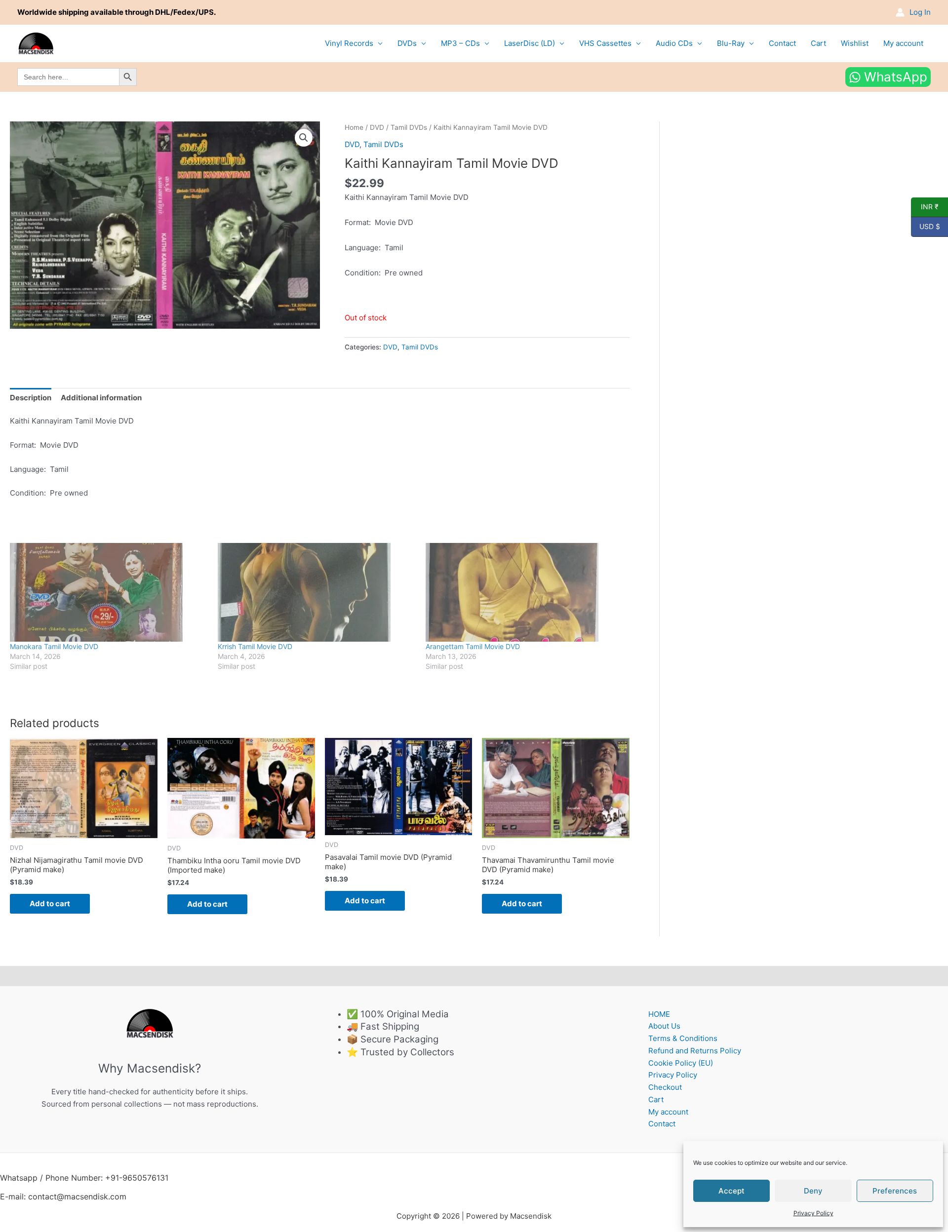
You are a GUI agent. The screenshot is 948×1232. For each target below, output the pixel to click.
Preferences (894, 1190)
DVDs (407, 43)
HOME (659, 1014)
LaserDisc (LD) (529, 43)
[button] (304, 138)
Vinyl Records (349, 43)
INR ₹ (925, 206)
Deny (813, 1190)
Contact (782, 43)
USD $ (925, 226)
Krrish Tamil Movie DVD (255, 646)
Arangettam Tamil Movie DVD (473, 646)
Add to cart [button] (50, 903)
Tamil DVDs (409, 127)
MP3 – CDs (460, 43)
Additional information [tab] (101, 397)
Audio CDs (674, 43)
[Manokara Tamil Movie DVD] (109, 592)
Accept (731, 1190)
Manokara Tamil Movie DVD (54, 646)
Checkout (665, 1087)
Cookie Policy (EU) (680, 1063)
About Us (664, 1026)
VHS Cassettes (605, 43)
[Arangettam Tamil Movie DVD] (525, 592)
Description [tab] (30, 397)
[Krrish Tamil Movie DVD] (317, 592)
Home (354, 127)
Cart (818, 43)
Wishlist (855, 43)
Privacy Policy (813, 1213)
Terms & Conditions (682, 1038)
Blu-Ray (731, 43)
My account (903, 43)
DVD (377, 127)
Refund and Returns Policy (694, 1050)
